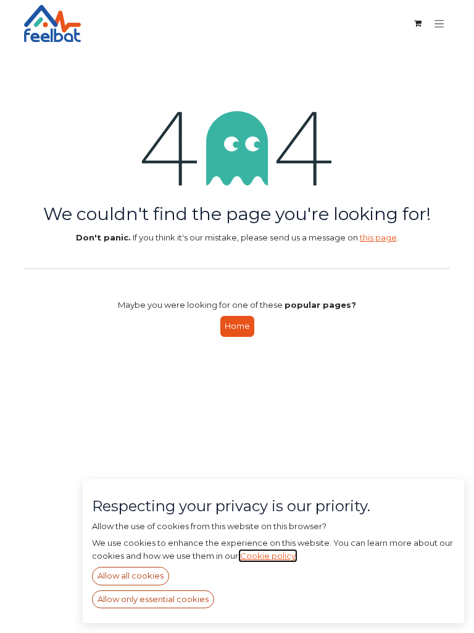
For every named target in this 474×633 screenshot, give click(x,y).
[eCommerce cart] (417, 23)
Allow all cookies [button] (131, 575)
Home (237, 326)
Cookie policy (268, 556)
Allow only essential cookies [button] (153, 599)
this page (378, 237)
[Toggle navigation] (439, 23)
